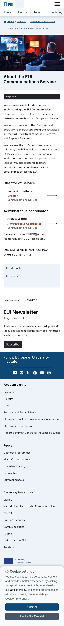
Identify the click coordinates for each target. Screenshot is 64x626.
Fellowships (11, 473)
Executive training (15, 466)
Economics (10, 392)
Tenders (9, 547)
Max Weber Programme (18, 426)
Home (10, 21)
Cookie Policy (18, 589)
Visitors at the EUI (15, 540)
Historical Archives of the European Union (29, 506)
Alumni (8, 533)
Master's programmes (17, 459)
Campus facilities (14, 527)
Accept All (32, 607)
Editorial (15, 268)
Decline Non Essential (32, 616)
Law (6, 405)
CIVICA (8, 513)
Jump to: (10, 96)
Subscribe (12, 345)
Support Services (14, 520)
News (37, 12)
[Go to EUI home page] (8, 4)
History (8, 399)
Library (8, 499)
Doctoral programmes (17, 452)
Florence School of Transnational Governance (31, 419)
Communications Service (42, 21)
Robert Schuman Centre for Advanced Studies (32, 433)
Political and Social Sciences (21, 412)
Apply (7, 12)
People (53, 12)
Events (22, 12)
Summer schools (14, 480)
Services (21, 21)
